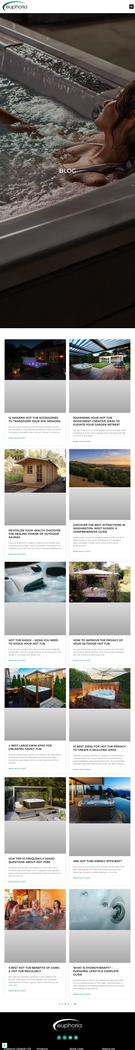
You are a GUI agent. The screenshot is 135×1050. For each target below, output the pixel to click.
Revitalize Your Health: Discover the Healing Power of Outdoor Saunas (35, 534)
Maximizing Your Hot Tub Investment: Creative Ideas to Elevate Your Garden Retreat (96, 421)
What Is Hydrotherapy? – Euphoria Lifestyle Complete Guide (96, 971)
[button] (131, 6)
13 (75, 1004)
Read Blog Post (17, 438)
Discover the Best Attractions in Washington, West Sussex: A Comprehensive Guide (99, 528)
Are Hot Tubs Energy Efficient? (97, 861)
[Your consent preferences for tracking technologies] (4, 1045)
